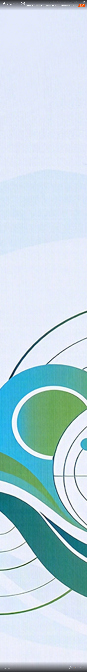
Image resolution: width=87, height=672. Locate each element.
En (79, 2)
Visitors (65, 2)
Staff (55, 2)
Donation (73, 2)
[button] (70, 667)
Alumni (60, 2)
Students (49, 2)
